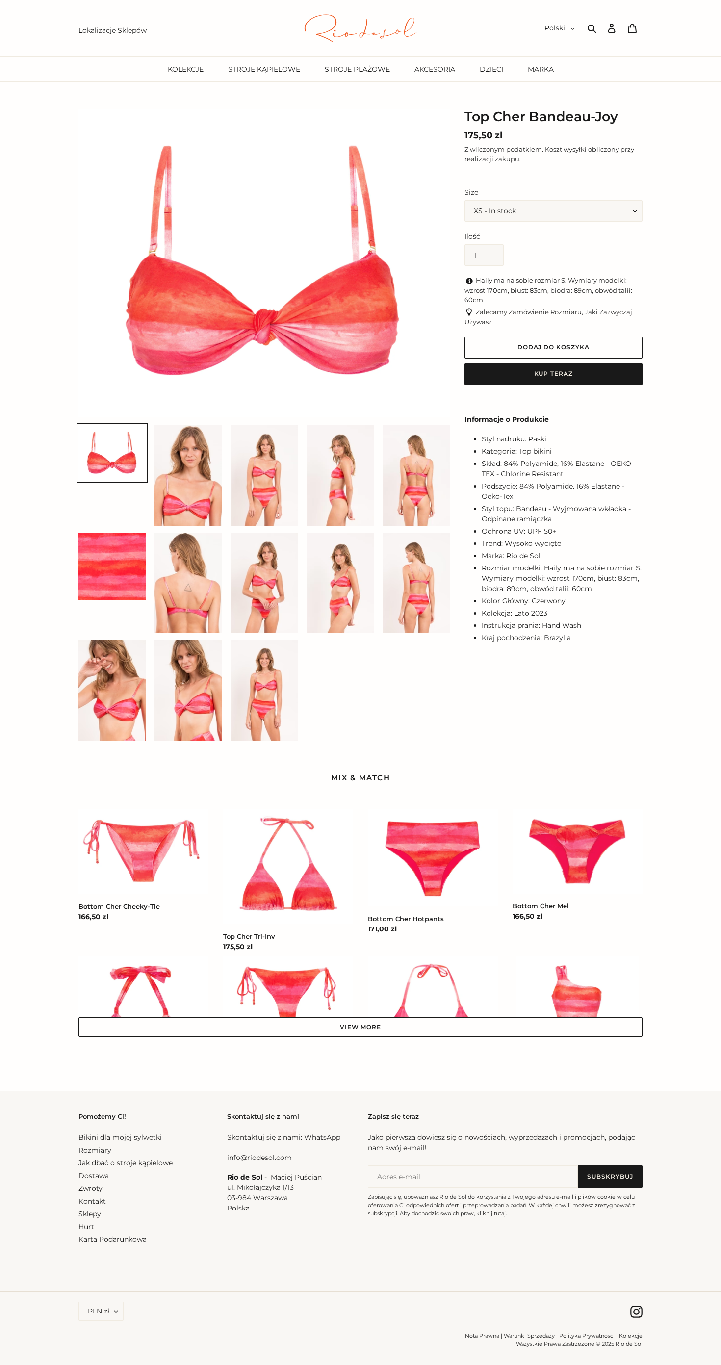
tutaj (500, 1213)
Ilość (472, 236)
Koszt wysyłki (566, 149)
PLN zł (98, 1311)
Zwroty (90, 1188)
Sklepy (89, 1214)
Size (471, 192)
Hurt (86, 1226)
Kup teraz (553, 373)
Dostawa (93, 1175)
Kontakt (92, 1201)
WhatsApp (322, 1137)
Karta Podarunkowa (112, 1239)
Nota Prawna (482, 1335)
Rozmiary (94, 1150)
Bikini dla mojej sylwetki (120, 1137)
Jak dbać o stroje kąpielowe (125, 1163)
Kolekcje (631, 1335)
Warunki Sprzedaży (529, 1335)
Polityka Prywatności (587, 1335)
